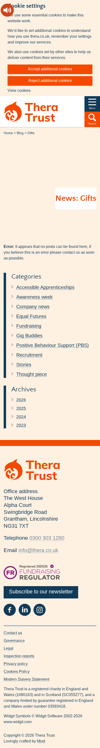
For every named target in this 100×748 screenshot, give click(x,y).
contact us (71, 252)
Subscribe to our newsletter (41, 592)
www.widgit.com (18, 722)
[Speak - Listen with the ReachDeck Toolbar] (7, 10)
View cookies (19, 90)
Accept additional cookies (50, 69)
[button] (92, 104)
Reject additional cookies (50, 81)
